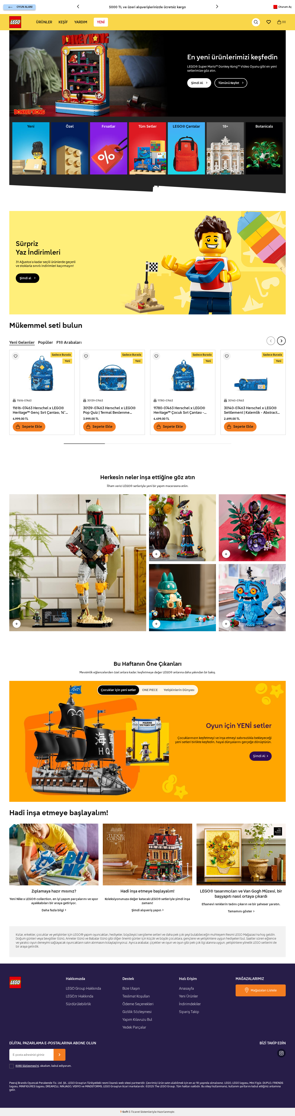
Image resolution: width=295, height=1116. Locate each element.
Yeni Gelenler (22, 342)
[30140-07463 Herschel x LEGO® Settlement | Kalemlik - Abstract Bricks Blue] (253, 372)
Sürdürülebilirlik (78, 1004)
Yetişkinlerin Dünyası (179, 690)
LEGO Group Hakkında (83, 988)
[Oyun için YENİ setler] (147, 741)
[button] (79, 7)
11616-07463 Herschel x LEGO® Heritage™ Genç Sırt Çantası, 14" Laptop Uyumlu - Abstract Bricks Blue (40, 410)
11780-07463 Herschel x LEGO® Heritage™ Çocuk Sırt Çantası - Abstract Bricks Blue (179, 410)
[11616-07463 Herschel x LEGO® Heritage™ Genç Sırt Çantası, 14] (42, 372)
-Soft (124, 1111)
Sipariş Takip (189, 1012)
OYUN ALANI (24, 6)
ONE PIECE (150, 690)
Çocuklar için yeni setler (118, 690)
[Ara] (256, 22)
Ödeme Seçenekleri (138, 1004)
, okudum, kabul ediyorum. (43, 1065)
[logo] (15, 22)
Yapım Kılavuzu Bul (137, 1019)
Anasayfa (186, 988)
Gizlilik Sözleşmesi (137, 1012)
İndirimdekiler (190, 1004)
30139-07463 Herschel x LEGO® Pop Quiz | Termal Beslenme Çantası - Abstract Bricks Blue (109, 410)
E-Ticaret (134, 1111)
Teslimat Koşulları (136, 996)
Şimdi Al (197, 83)
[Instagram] (281, 1053)
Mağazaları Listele (264, 990)
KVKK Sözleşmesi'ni (27, 1065)
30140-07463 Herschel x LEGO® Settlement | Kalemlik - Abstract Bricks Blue (250, 410)
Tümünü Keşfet (228, 83)
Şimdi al (25, 278)
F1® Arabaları (69, 342)
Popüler (45, 342)
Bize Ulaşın (131, 988)
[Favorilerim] (268, 22)
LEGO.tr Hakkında (79, 996)
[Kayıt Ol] (59, 1055)
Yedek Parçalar (134, 1027)
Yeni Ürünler (188, 996)
